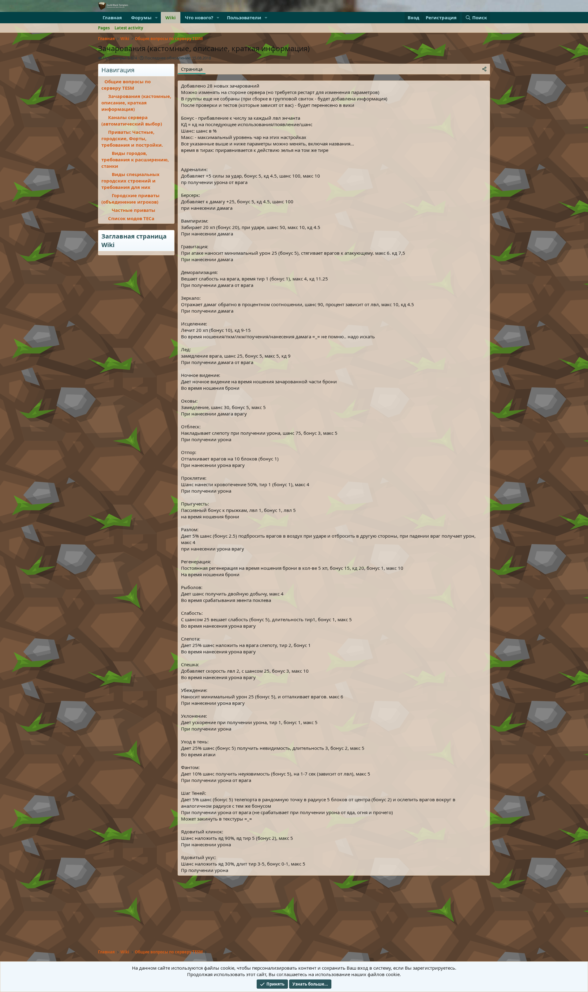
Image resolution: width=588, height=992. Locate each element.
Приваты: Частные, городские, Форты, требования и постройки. (132, 138)
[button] (156, 17)
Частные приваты (133, 210)
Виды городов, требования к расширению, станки (135, 159)
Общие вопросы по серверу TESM (126, 84)
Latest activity (129, 28)
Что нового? (199, 17)
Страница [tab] (191, 69)
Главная (112, 17)
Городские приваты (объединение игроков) (130, 198)
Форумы (141, 17)
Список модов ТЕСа (131, 218)
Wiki (170, 17)
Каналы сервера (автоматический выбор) (131, 120)
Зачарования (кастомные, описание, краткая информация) (136, 102)
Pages (104, 28)
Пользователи (244, 17)
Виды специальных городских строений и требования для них (130, 180)
